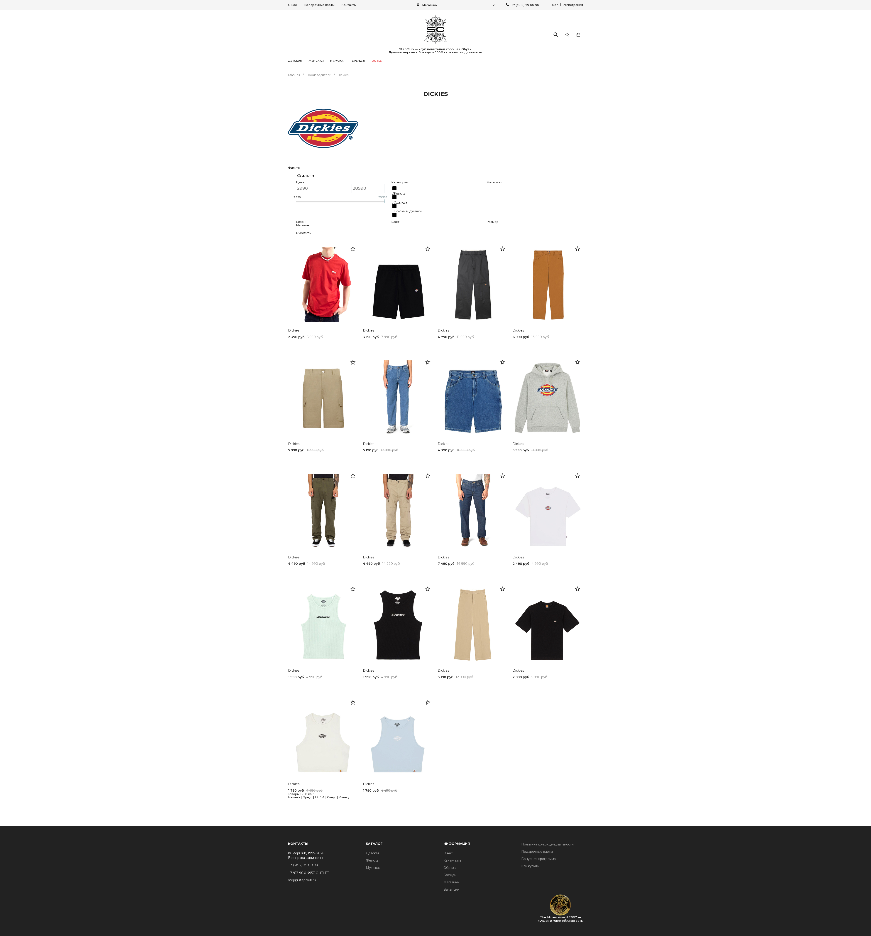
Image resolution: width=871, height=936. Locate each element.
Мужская (337, 60)
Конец (344, 797)
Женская (316, 60)
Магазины (451, 882)
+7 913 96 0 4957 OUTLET (308, 873)
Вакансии (451, 889)
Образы (449, 868)
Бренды (450, 875)
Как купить (452, 860)
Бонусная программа (538, 859)
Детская (295, 60)
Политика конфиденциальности (547, 844)
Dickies (293, 330)
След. (331, 797)
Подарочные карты (319, 5)
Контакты (348, 5)
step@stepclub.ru (302, 880)
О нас (292, 5)
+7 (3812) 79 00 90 (525, 4)
